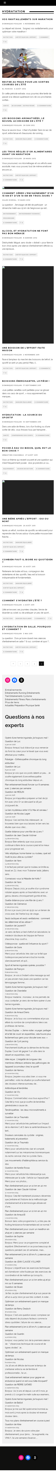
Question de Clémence (16, 904)
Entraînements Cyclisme (20, 696)
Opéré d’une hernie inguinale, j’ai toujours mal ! (26, 738)
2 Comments (44, 368)
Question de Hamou (14, 1070)
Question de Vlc (12, 1092)
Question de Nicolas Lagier (17, 814)
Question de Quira (13, 947)
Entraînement (9, 213)
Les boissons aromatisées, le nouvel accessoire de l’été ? (23, 119)
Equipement (8, 468)
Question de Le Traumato (17, 1117)
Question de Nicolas (14, 1359)
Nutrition (8, 37)
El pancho (7, 89)
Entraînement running (29, 213)
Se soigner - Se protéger (23, 105)
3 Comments (40, 618)
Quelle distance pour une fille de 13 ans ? (24, 831)
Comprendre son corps (22, 435)
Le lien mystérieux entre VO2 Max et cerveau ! (26, 810)
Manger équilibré (24, 139)
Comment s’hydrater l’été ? (22, 600)
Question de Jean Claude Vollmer (20, 835)
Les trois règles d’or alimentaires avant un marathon (27, 153)
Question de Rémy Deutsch (18, 1309)
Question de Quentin (14, 1334)
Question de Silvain (14, 1287)
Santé (6, 105)
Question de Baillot (14, 1403)
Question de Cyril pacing (16, 1041)
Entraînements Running (15, 693)
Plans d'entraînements (36, 699)
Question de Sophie (14, 1236)
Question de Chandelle (15, 991)
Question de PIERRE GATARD (18, 1384)
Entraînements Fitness (15, 699)
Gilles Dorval (9, 200)
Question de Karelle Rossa (17, 1168)
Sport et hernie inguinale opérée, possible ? (25, 965)
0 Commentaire (44, 105)
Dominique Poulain (12, 24)
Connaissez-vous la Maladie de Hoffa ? (23, 878)
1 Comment (44, 37)
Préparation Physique (24, 705)
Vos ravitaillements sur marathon (27, 19)
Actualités (9, 705)
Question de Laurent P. (15, 925)
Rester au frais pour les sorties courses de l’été (25, 83)
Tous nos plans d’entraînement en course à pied (27, 1421)
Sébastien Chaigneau (13, 455)
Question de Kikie (13, 1424)
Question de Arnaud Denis (17, 1012)
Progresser (8, 218)
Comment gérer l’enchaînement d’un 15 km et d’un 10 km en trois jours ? (28, 194)
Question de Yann (13, 861)
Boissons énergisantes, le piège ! (25, 381)
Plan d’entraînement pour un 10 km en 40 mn (26, 1186)
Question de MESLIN (14, 792)
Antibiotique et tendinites (16, 1088)
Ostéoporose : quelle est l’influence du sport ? (26, 944)
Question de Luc (12, 741)
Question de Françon (14, 969)
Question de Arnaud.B (15, 1215)
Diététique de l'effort (26, 37)
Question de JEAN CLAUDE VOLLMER (22, 1262)
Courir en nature (25, 468)
